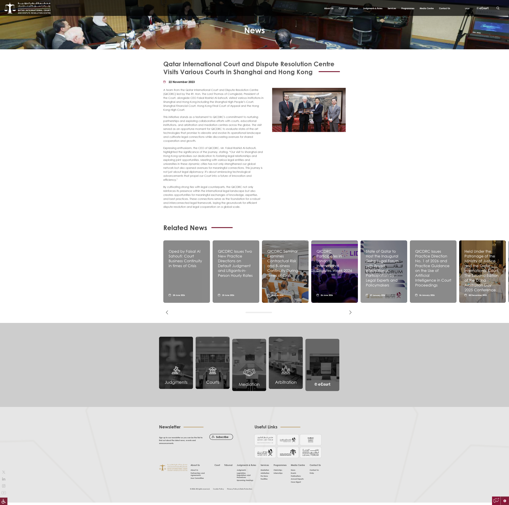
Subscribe (222, 436)
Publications (296, 476)
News (293, 470)
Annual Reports (297, 479)
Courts (212, 382)
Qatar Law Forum (265, 439)
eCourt (482, 8)
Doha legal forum (310, 452)
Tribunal (354, 8)
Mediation (249, 384)
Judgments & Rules (372, 8)
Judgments (176, 382)
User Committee (197, 478)
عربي (467, 8)
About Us (328, 8)
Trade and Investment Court (288, 452)
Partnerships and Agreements (198, 474)
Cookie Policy (218, 489)
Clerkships (278, 470)
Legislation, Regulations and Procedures (244, 475)
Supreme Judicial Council (288, 439)
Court (341, 8)
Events (293, 473)
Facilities (264, 479)
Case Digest (296, 482)
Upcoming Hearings (245, 480)
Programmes (407, 8)
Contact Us (444, 8)
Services (392, 8)
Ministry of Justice (265, 452)
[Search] (498, 8)
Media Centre (427, 8)
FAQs (312, 473)
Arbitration (286, 382)
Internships (278, 473)
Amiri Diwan (310, 439)
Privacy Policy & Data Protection (239, 489)
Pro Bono (264, 476)
